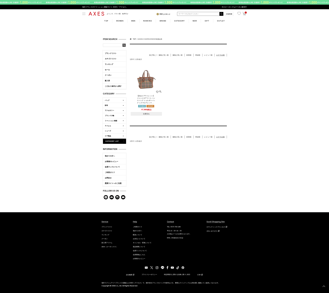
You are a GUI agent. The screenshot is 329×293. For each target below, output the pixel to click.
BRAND (163, 21)
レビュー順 (208, 55)
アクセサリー (109, 110)
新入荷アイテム (107, 243)
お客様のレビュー (111, 161)
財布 (106, 105)
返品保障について (139, 247)
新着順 (188, 55)
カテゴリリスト (107, 231)
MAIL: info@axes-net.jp (175, 238)
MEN (133, 21)
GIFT (207, 21)
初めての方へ (110, 156)
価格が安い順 (164, 55)
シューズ (108, 131)
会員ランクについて (112, 167)
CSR (199, 275)
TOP (106, 21)
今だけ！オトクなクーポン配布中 (234, 7)
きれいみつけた (212, 231)
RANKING (147, 21)
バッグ (107, 100)
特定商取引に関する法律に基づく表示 (177, 274)
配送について (137, 235)
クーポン (105, 239)
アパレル (108, 126)
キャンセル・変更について (142, 243)
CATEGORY (179, 21)
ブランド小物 (109, 115)
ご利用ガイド (110, 172)
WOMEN (120, 21)
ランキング (105, 235)
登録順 (197, 55)
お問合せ (108, 178)
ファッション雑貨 (111, 121)
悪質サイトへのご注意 (113, 183)
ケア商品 (108, 136)
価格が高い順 (177, 55)
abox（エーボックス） (109, 247)
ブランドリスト (107, 227)
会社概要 (129, 275)
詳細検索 (229, 14)
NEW (195, 21)
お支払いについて (139, 239)
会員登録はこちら (139, 255)
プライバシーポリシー (149, 274)
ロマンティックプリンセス (216, 227)
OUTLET (221, 21)
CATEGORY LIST (114, 141)
